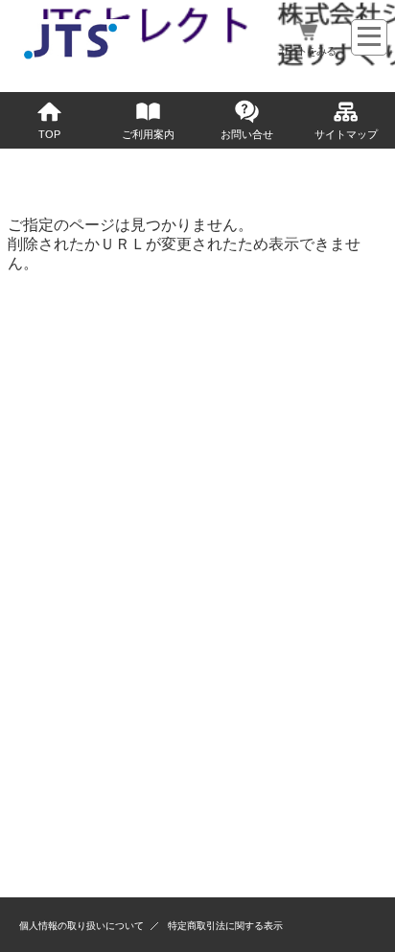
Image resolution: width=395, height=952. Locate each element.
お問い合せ (247, 134)
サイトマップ (346, 134)
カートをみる (307, 51)
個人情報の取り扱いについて (81, 925)
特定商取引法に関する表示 (225, 925)
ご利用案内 (148, 134)
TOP (49, 134)
